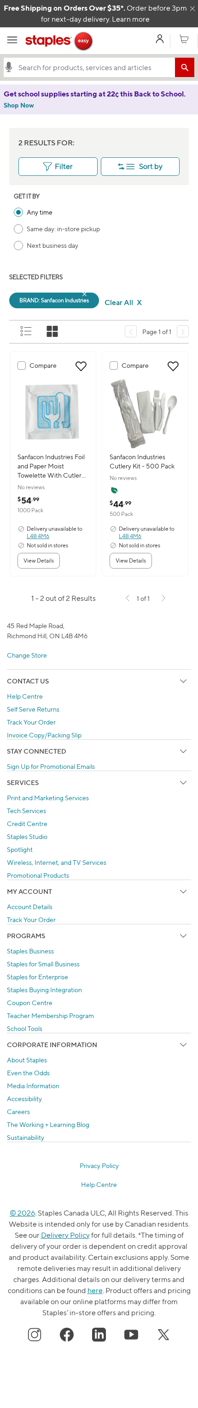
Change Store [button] (27, 655)
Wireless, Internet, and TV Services (56, 862)
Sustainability (25, 1137)
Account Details (29, 907)
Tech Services (26, 811)
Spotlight (20, 849)
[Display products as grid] (53, 331)
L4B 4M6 (38, 536)
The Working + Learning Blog (48, 1124)
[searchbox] (94, 67)
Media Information (33, 1086)
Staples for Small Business (43, 964)
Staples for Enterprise (37, 977)
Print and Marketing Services (48, 798)
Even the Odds (28, 1073)
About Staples (27, 1060)
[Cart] (184, 39)
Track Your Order (31, 722)
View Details (38, 560)
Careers (18, 1111)
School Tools (24, 1028)
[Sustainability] (114, 490)
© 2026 (22, 1213)
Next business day (52, 245)
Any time (39, 212)
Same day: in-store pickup (63, 229)
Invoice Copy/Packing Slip (44, 735)
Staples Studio (27, 836)
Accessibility (24, 1098)
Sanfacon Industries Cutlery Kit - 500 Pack (142, 461)
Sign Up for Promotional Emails (51, 766)
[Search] (184, 67)
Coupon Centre (29, 1003)
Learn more (131, 19)
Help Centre (25, 696)
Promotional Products (38, 875)
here (95, 1290)
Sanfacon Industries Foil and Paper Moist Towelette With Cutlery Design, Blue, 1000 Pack (52, 466)
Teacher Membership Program (50, 1015)
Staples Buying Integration (44, 990)
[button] (9, 67)
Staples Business (30, 951)
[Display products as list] (26, 331)
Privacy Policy (99, 1165)
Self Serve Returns (33, 709)
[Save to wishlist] (81, 366)
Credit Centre (27, 823)
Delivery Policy (65, 1235)
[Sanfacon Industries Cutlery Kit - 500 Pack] (145, 413)
